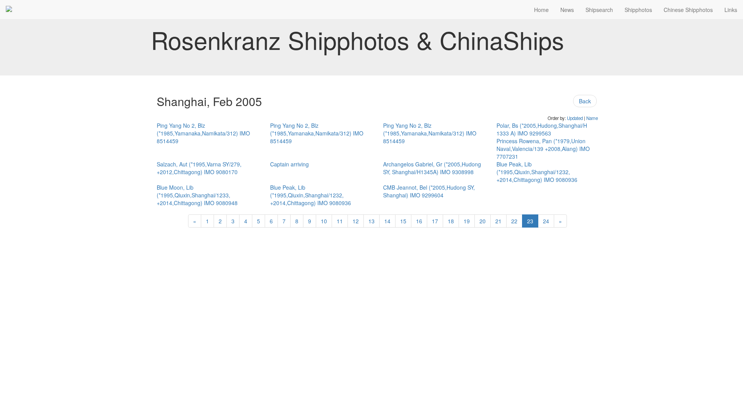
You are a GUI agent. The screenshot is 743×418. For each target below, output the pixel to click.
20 (482, 221)
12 (356, 221)
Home (541, 10)
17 (435, 221)
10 (324, 221)
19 (467, 221)
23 (530, 221)
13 (371, 221)
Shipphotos (638, 10)
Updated (575, 118)
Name (592, 118)
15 (403, 221)
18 (451, 221)
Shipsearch (599, 10)
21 (498, 221)
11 (340, 221)
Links (730, 10)
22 (514, 221)
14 (387, 221)
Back (585, 101)
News (567, 10)
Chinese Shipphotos (688, 10)
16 (419, 221)
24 (546, 221)
